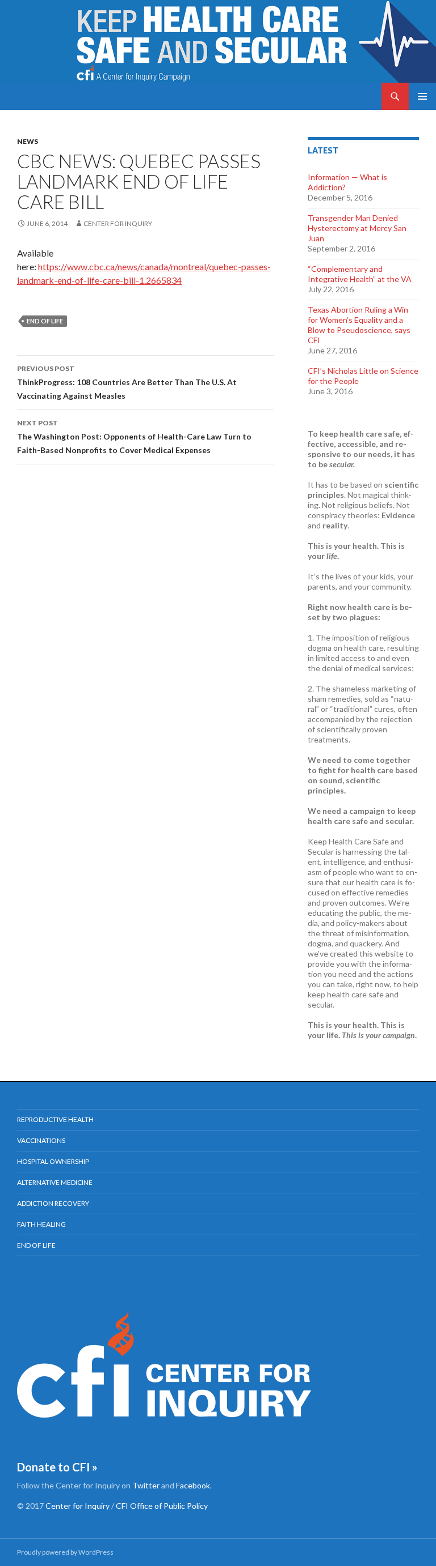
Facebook (193, 1485)
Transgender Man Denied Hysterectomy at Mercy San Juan (357, 228)
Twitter (146, 1485)
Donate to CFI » (57, 1467)
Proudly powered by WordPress (65, 1552)
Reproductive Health (55, 1119)
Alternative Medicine (55, 1182)
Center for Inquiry (117, 223)
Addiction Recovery (53, 1203)
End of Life (45, 321)
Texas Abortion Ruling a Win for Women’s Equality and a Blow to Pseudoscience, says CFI (359, 325)
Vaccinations (41, 1140)
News (27, 141)
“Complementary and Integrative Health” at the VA (360, 274)
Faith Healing (41, 1224)
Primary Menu (422, 96)
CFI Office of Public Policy (162, 1505)
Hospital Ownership (53, 1161)
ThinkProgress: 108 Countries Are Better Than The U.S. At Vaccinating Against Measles (127, 382)
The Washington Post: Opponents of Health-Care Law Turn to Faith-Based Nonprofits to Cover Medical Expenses (134, 437)
